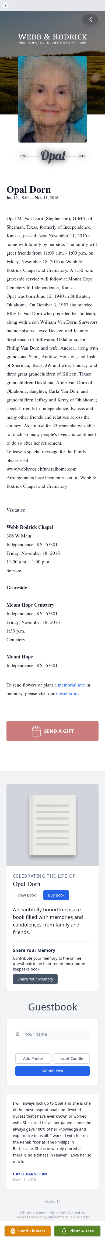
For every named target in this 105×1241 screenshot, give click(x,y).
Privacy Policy (37, 1217)
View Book (27, 895)
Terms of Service (67, 1217)
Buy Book (56, 895)
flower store (67, 693)
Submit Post (52, 1070)
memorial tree (71, 684)
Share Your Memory (35, 979)
